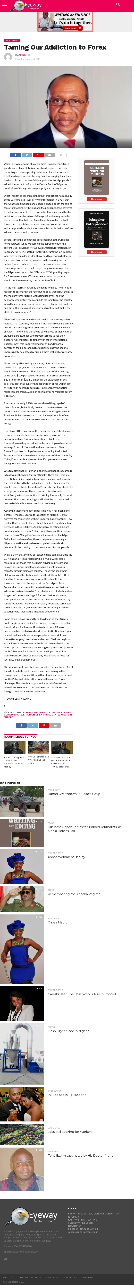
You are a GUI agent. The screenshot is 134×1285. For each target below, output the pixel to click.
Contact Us (22, 1277)
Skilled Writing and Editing (83, 1228)
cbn (34, 712)
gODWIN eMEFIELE (14, 715)
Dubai (59, 712)
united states (51, 715)
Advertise (36, 1277)
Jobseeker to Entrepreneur (83, 1232)
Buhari (27, 712)
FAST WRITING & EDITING (82, 1219)
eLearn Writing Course (80, 1222)
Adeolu (22, 54)
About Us (8, 1277)
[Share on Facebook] (15, 153)
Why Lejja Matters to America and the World (38, 760)
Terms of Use (52, 1277)
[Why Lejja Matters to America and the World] (38, 752)
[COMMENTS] (61, 153)
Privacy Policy (69, 1277)
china (41, 712)
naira (28, 715)
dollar (50, 712)
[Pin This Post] (38, 153)
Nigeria (37, 715)
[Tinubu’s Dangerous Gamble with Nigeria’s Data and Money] (15, 753)
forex (67, 712)
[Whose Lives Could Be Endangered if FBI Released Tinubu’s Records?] (62, 753)
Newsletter (74, 1225)
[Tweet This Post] (26, 153)
